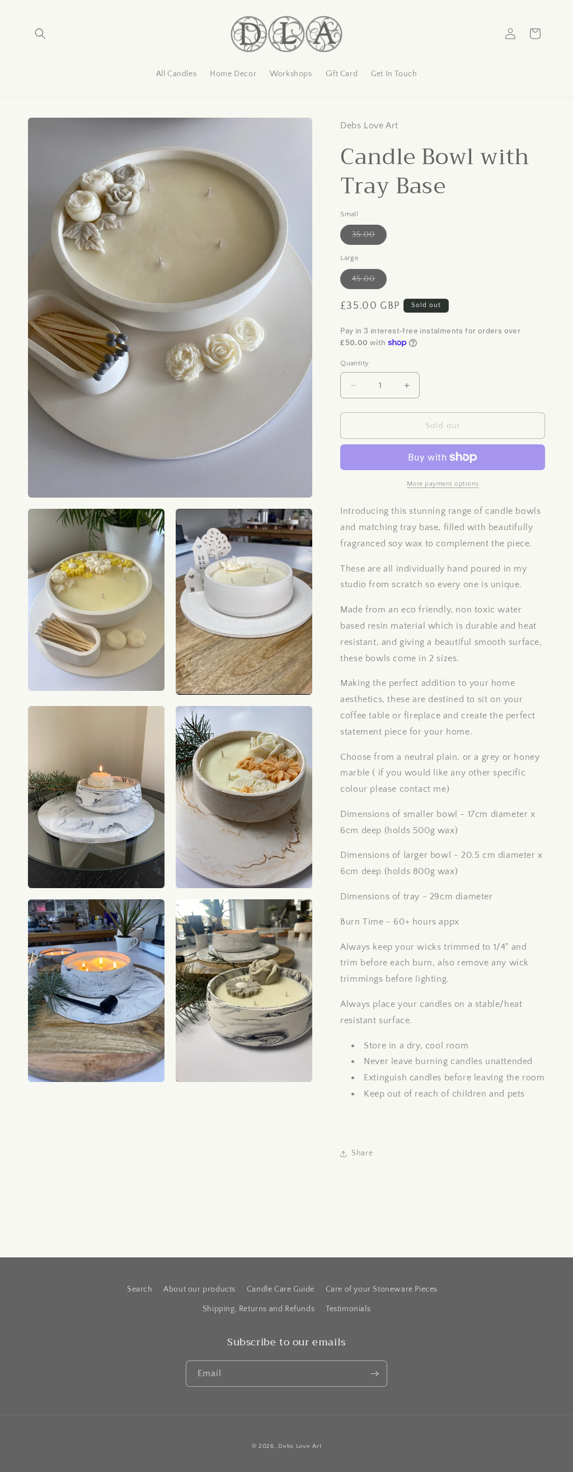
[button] (40, 33)
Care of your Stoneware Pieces (382, 1289)
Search (140, 1289)
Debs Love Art (299, 1446)
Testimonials (348, 1308)
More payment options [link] (443, 483)
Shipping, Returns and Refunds (258, 1308)
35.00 (369, 237)
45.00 (369, 281)
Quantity (354, 363)
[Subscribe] (374, 1373)
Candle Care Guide (280, 1289)
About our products (199, 1289)
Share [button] (362, 1153)
